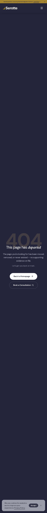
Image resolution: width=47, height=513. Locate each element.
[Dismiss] (41, 505)
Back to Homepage (22, 276)
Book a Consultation (22, 285)
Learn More (36, 1)
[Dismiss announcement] (45, 2)
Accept (33, 505)
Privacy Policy (19, 508)
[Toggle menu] (41, 8)
